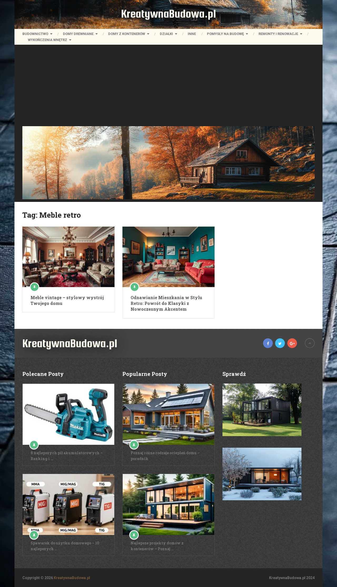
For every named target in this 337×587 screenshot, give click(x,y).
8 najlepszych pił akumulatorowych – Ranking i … (67, 455)
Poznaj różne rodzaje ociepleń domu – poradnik (165, 455)
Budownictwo (35, 34)
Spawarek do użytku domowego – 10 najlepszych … (65, 545)
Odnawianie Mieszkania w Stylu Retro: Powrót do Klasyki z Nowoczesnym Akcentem (166, 303)
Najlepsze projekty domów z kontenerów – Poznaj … (157, 545)
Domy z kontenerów (126, 34)
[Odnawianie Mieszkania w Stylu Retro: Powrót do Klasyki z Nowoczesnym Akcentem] (168, 257)
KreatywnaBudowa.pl (168, 14)
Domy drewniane (78, 34)
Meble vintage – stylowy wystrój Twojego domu (67, 300)
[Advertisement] (168, 87)
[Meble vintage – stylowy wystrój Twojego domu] (68, 257)
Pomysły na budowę (225, 34)
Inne (192, 34)
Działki (166, 34)
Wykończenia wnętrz (47, 40)
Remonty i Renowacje (278, 34)
